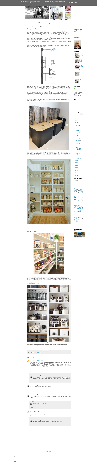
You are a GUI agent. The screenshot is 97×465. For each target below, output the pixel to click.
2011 (76, 175)
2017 (76, 165)
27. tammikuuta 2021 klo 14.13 (36, 411)
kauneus (81, 189)
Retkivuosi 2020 (78, 158)
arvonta (75, 187)
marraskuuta (78, 127)
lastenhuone (76, 195)
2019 (76, 162)
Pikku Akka (34, 403)
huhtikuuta (77, 138)
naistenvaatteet (77, 205)
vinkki (75, 225)
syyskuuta (77, 130)
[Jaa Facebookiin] (46, 350)
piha (77, 211)
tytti (30, 411)
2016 (76, 167)
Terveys (80, 220)
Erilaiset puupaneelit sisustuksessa (79, 156)
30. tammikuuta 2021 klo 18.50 (46, 420)
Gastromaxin (45, 279)
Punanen (31, 360)
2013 (76, 172)
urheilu (82, 221)
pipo (80, 211)
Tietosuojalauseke (49, 451)
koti (76, 192)
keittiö (76, 190)
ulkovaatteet (76, 221)
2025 (76, 119)
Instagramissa (66, 91)
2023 (76, 120)
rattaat (80, 216)
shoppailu (75, 218)
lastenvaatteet (77, 196)
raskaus (75, 216)
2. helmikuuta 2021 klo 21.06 (41, 403)
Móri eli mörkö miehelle (78, 154)
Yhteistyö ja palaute (60, 23)
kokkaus (81, 191)
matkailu (81, 201)
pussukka (75, 212)
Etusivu (34, 23)
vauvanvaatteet (78, 224)
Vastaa (31, 371)
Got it (75, 2)
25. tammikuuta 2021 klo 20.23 (43, 385)
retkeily (79, 217)
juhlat (77, 189)
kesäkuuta (77, 135)
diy (74, 188)
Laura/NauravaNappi (33, 385)
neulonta (75, 207)
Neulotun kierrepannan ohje (80, 60)
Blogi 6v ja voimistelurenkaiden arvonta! (81, 80)
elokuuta (77, 132)
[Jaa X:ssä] (45, 350)
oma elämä (34, 352)
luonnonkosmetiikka (77, 200)
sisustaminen (76, 219)
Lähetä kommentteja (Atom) (33, 444)
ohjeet (80, 207)
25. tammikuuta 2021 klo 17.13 (38, 360)
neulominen (76, 206)
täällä (52, 87)
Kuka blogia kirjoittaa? (48, 23)
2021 (76, 124)
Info (39, 23)
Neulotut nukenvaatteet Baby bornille (78, 148)
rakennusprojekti (39, 352)
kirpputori (75, 191)
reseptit (75, 217)
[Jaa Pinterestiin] (47, 350)
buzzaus (79, 187)
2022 (76, 122)
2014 (76, 170)
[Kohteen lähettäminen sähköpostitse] (43, 350)
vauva (81, 222)
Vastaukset (33, 401)
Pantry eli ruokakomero (78, 145)
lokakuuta (77, 128)
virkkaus (80, 225)
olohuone (75, 208)
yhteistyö (75, 226)
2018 (76, 164)
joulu (82, 188)
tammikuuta (78, 143)
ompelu (81, 210)
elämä (77, 188)
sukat (74, 220)
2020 (76, 160)
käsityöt (81, 192)
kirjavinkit (80, 190)
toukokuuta (78, 137)
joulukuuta (77, 125)
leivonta (78, 197)
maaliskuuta (78, 140)
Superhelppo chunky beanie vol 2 (81, 55)
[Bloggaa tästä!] (44, 350)
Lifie (32, 352)
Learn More (70, 2)
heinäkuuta (78, 133)
